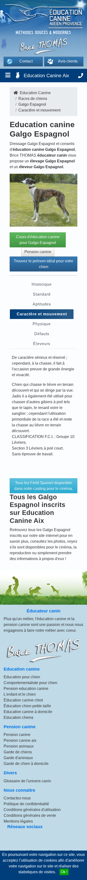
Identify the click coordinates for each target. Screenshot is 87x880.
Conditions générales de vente (30, 815)
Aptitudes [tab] (42, 304)
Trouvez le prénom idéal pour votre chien (43, 264)
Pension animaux (19, 746)
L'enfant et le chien (20, 694)
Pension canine (37, 252)
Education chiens (18, 717)
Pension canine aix (20, 740)
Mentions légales (18, 821)
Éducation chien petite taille (27, 706)
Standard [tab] (42, 294)
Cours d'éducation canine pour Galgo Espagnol (38, 240)
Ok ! (64, 872)
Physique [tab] (42, 324)
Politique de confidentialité (26, 804)
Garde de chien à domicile (26, 764)
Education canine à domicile (28, 712)
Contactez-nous (17, 798)
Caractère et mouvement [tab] (42, 314)
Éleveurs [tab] (41, 344)
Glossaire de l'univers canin (27, 781)
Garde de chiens (18, 752)
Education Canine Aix (46, 75)
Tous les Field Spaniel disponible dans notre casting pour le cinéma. (43, 486)
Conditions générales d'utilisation (32, 810)
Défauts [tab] (41, 334)
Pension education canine (26, 688)
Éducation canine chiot (23, 700)
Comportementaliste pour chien (30, 683)
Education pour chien (22, 677)
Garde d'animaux (18, 758)
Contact (26, 61)
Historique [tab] (42, 284)
